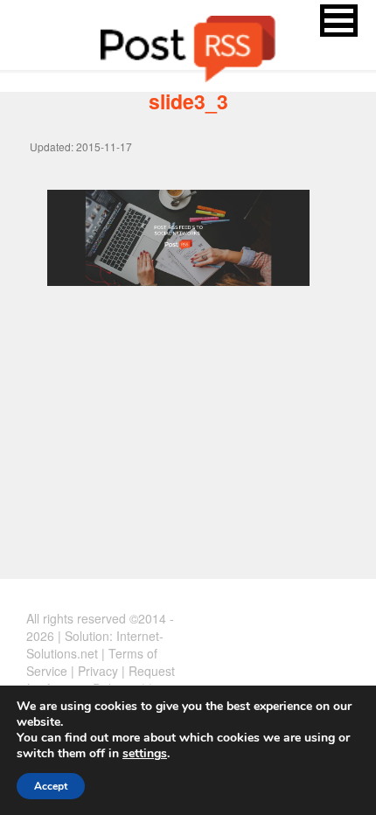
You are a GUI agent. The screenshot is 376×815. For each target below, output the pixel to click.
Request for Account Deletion (100, 679)
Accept (50, 786)
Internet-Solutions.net (95, 644)
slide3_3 (188, 101)
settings (144, 754)
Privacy (98, 670)
